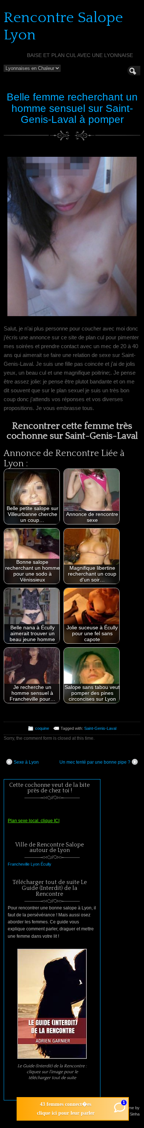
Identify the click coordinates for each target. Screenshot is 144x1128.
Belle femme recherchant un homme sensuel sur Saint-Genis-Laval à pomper (72, 108)
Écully (46, 864)
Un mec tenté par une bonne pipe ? (94, 762)
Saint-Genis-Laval (100, 728)
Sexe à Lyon (26, 762)
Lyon (35, 864)
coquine (42, 728)
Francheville (19, 864)
